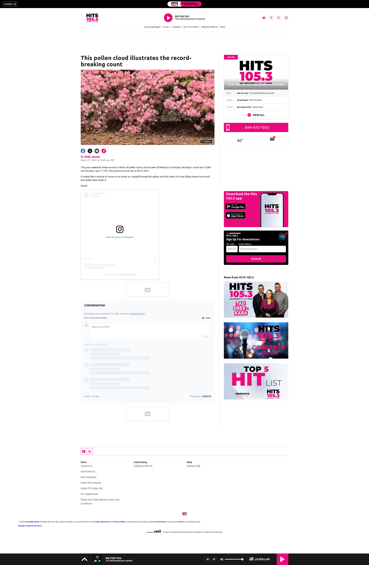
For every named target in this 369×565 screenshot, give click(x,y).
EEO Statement (88, 477)
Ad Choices (162, 522)
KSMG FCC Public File (91, 488)
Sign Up (256, 258)
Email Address (245, 244)
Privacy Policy (119, 522)
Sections (8, 4)
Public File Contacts (91, 482)
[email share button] (97, 151)
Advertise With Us (209, 27)
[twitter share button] (90, 151)
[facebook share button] (83, 151)
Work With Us (88, 471)
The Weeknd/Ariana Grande (190, 19)
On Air (166, 27)
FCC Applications (89, 494)
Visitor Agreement (102, 522)
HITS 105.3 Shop (190, 27)
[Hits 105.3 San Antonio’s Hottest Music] (184, 4)
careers (181, 522)
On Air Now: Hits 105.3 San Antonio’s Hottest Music (256, 84)
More (223, 27)
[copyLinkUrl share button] (103, 151)
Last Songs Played (152, 27)
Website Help (193, 466)
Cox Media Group (32, 522)
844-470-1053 (257, 127)
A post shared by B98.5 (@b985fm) (120, 274)
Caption (206, 141)
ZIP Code (230, 244)
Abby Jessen (92, 156)
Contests (176, 27)
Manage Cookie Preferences (30, 526)
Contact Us (86, 466)
